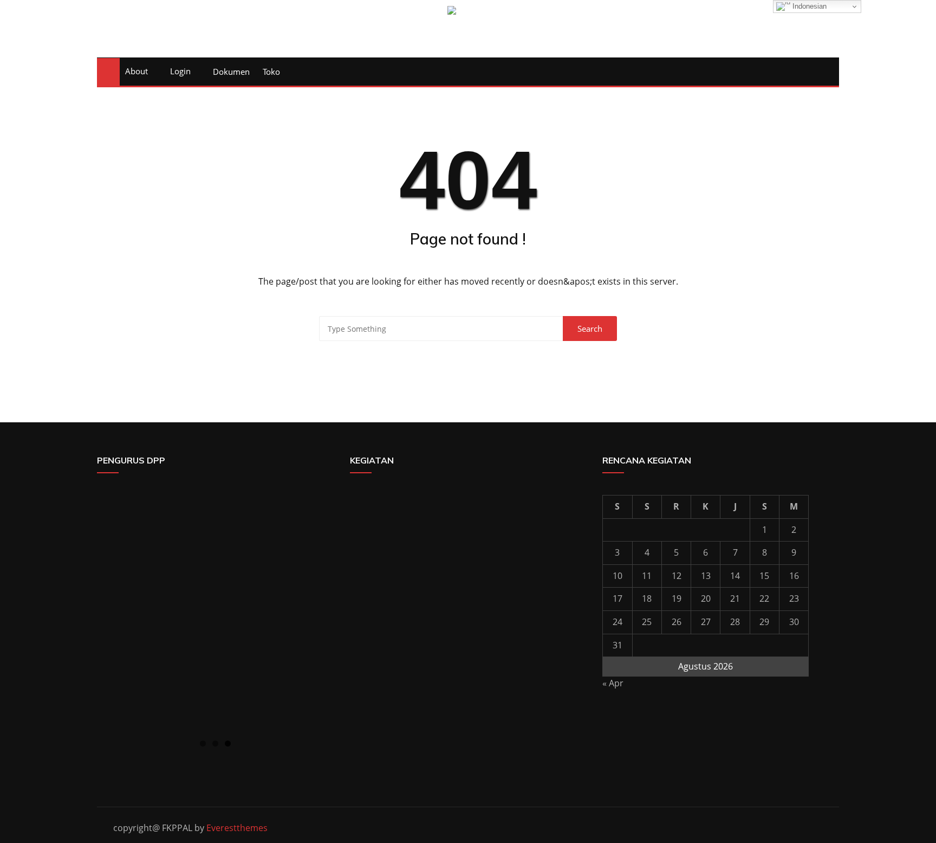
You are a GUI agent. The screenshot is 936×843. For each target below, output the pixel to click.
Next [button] (320, 610)
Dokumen (231, 71)
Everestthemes (237, 828)
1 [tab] (203, 744)
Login (180, 71)
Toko (271, 71)
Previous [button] (110, 610)
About (136, 71)
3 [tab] (228, 744)
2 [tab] (215, 744)
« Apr (612, 683)
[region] (215, 613)
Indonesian (808, 6)
